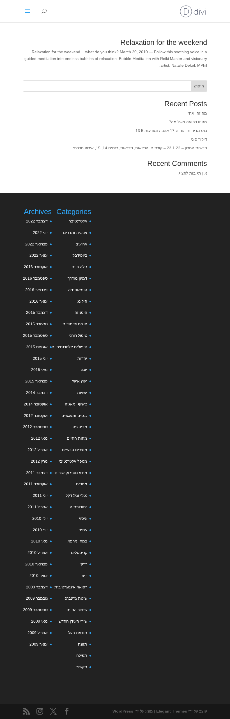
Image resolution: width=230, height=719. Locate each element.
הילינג (82, 301)
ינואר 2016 (38, 301)
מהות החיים (77, 438)
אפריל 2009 (37, 632)
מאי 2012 (39, 438)
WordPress (122, 711)
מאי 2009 (39, 621)
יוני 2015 (40, 358)
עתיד (83, 530)
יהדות (82, 358)
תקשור (81, 667)
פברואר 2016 (36, 289)
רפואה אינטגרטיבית (70, 587)
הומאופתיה (77, 289)
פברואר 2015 (36, 381)
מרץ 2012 (39, 461)
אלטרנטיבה (77, 221)
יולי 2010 (40, 518)
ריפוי (83, 575)
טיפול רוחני (78, 335)
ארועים (81, 244)
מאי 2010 (39, 541)
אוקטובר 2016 (36, 267)
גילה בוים (79, 267)
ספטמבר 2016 (35, 278)
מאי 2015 (39, 369)
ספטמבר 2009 (35, 609)
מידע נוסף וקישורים (71, 472)
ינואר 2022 (38, 255)
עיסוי (83, 518)
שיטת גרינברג (76, 598)
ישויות (82, 392)
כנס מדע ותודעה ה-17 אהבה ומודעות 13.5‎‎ (171, 130)
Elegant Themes (171, 711)
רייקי (83, 564)
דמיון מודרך (77, 278)
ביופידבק (79, 255)
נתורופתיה (78, 507)
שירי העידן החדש (73, 621)
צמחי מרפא (77, 541)
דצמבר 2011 (37, 472)
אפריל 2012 (37, 449)
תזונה (82, 644)
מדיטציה (80, 427)
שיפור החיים (76, 609)
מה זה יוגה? (197, 113)
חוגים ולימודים (75, 324)
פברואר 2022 (36, 244)
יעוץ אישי (79, 381)
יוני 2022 (40, 232)
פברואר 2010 (36, 564)
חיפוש (199, 86)
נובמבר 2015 (37, 324)
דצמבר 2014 (37, 392)
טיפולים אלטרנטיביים (69, 347)
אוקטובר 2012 (36, 415)
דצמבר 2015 (37, 312)
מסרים (81, 484)
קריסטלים (79, 552)
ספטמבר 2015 (35, 335)
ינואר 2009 (38, 644)
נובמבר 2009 (37, 598)
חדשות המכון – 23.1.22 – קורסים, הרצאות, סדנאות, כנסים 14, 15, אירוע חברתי (140, 148)
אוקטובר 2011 (36, 484)
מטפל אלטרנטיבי (73, 461)
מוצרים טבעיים (74, 449)
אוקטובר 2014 (36, 404)
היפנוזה (81, 312)
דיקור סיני (199, 139)
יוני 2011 (40, 495)
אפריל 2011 (37, 507)
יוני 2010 (40, 530)
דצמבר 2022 (37, 221)
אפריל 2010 (37, 552)
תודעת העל (77, 632)
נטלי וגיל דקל (76, 495)
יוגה (84, 369)
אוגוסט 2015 (37, 347)
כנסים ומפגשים (74, 415)
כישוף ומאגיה (76, 404)
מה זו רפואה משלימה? (188, 122)
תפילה (81, 655)
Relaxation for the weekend (163, 42)
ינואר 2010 (38, 575)
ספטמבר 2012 (35, 427)
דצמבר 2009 (37, 587)
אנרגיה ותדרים (75, 232)
